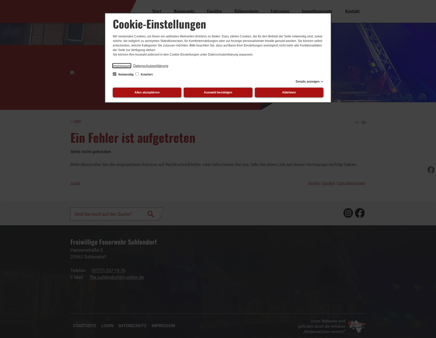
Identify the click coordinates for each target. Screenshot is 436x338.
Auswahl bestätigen (218, 92)
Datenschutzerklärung (150, 66)
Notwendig (126, 74)
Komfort (146, 74)
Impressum (122, 66)
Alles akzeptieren (146, 92)
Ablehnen (289, 92)
